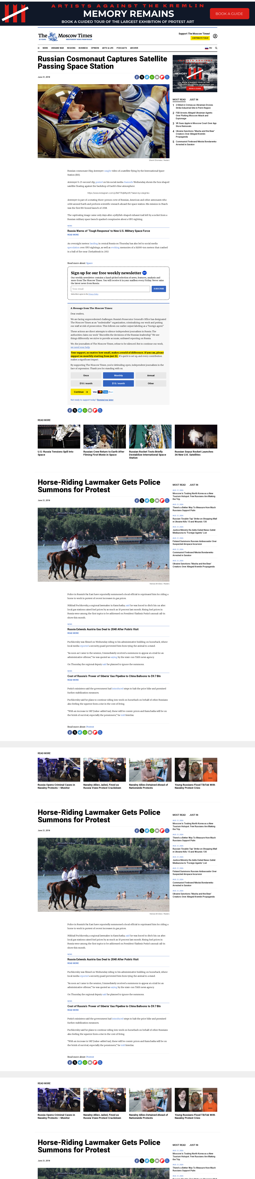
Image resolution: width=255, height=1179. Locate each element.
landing (94, 243)
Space (89, 263)
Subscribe (159, 289)
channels (128, 182)
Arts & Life (107, 48)
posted (99, 182)
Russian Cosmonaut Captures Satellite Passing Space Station (102, 62)
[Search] (216, 48)
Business (83, 48)
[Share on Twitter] (142, 77)
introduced (117, 688)
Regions (71, 48)
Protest (90, 726)
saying (113, 657)
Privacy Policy (93, 294)
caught (107, 170)
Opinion (95, 48)
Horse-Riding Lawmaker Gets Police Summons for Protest (99, 486)
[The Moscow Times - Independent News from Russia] (65, 36)
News (45, 48)
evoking (115, 247)
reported (84, 646)
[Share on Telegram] (147, 77)
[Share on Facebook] (137, 77)
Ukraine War (57, 48)
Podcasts (122, 48)
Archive (134, 48)
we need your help (80, 347)
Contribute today (200, 38)
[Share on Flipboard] (162, 77)
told (123, 715)
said (128, 605)
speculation (73, 247)
